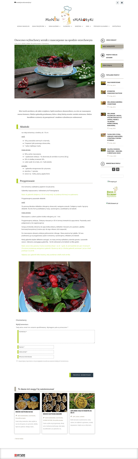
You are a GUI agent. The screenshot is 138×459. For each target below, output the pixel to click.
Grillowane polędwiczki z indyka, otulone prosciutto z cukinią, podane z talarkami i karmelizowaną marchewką (114, 119)
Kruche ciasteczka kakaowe (52, 414)
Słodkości (66, 26)
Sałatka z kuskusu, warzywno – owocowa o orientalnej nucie (114, 151)
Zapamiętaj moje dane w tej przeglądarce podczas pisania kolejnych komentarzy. (43, 361)
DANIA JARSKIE (80, 416)
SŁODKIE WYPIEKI (47, 420)
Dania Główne (54, 26)
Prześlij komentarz (82, 375)
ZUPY (74, 416)
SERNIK (28, 43)
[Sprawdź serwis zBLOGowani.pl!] (112, 203)
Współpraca (116, 26)
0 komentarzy (45, 43)
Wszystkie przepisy (36, 43)
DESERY (24, 43)
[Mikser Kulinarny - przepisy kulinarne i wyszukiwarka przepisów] (112, 198)
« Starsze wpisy (18, 438)
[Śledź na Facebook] (113, 169)
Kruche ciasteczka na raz (24, 412)
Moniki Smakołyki (23, 26)
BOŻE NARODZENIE (23, 415)
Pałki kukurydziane (113, 82)
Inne (87, 26)
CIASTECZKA (31, 415)
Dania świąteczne (38, 26)
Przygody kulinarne (101, 26)
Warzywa (78, 26)
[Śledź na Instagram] (117, 169)
